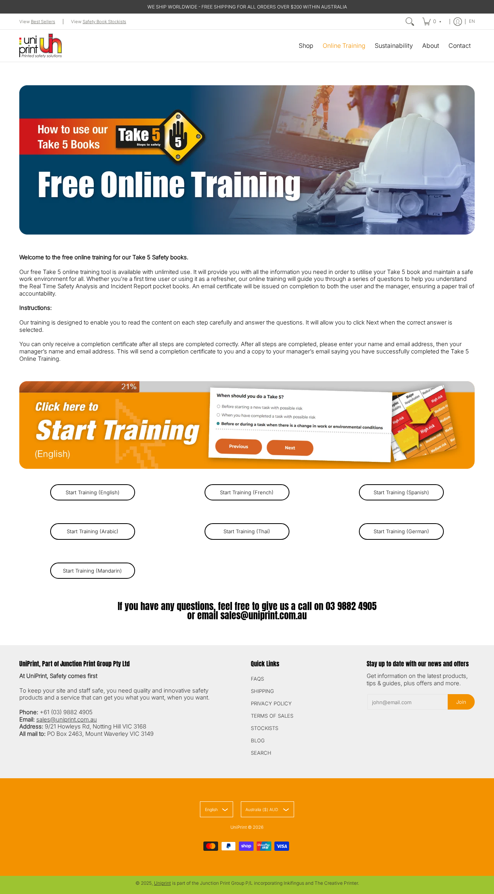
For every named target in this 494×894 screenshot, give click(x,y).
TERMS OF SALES (272, 716)
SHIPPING (262, 691)
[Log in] (457, 21)
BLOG (258, 740)
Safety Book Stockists (104, 21)
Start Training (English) (93, 492)
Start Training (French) (247, 492)
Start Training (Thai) (246, 531)
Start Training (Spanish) (401, 492)
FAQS (257, 679)
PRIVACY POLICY (271, 703)
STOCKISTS (264, 728)
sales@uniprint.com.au (263, 615)
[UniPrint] (40, 46)
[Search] (409, 21)
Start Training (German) (401, 531)
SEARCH (261, 753)
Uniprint (162, 883)
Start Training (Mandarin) (92, 571)
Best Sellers (43, 21)
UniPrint (238, 827)
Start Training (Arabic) (92, 531)
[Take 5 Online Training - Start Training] (247, 425)
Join (461, 702)
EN (472, 21)
